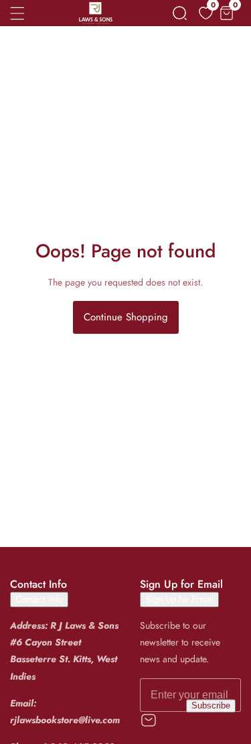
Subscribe (210, 706)
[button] (180, 13)
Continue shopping (126, 317)
